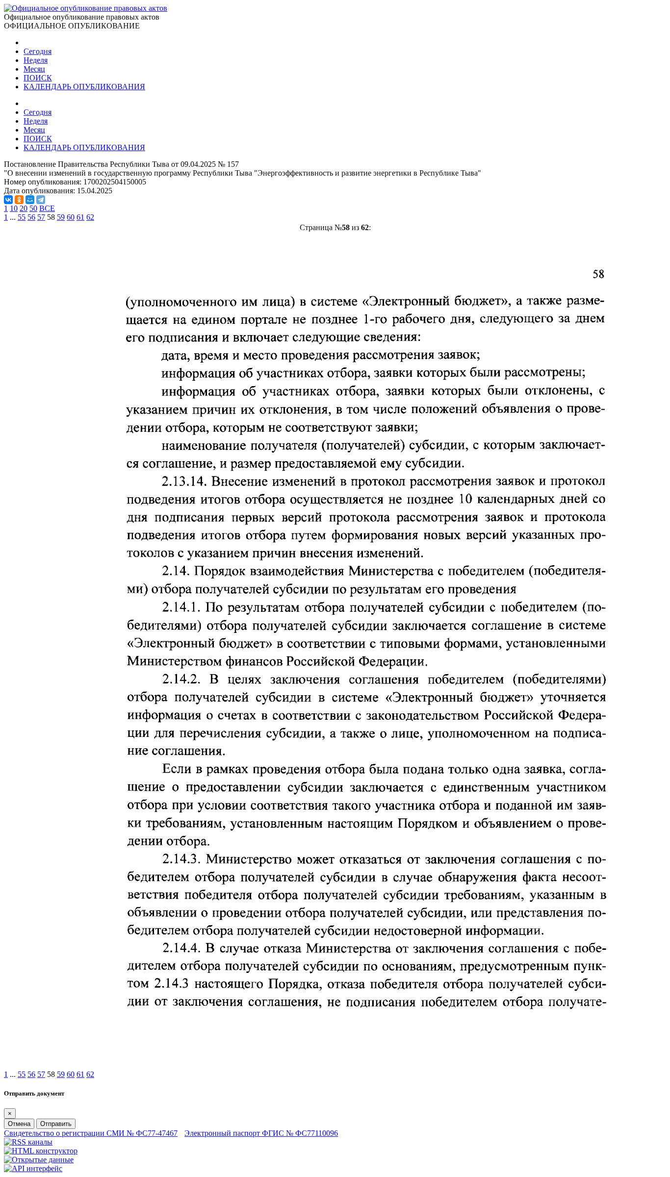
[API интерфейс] (33, 1168)
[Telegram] (40, 199)
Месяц (34, 69)
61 (80, 217)
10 (14, 208)
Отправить (56, 1123)
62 (90, 217)
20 (23, 208)
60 (71, 217)
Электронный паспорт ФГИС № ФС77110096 (261, 1133)
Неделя (36, 60)
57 (41, 217)
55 (22, 217)
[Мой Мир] (30, 199)
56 (31, 217)
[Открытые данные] (39, 1159)
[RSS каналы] (28, 1142)
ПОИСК (38, 78)
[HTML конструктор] (40, 1151)
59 (61, 217)
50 (33, 208)
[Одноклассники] (19, 199)
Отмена (19, 1123)
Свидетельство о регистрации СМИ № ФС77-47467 (91, 1133)
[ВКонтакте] (8, 199)
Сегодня (38, 51)
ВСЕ (47, 208)
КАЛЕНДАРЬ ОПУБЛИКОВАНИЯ (84, 86)
